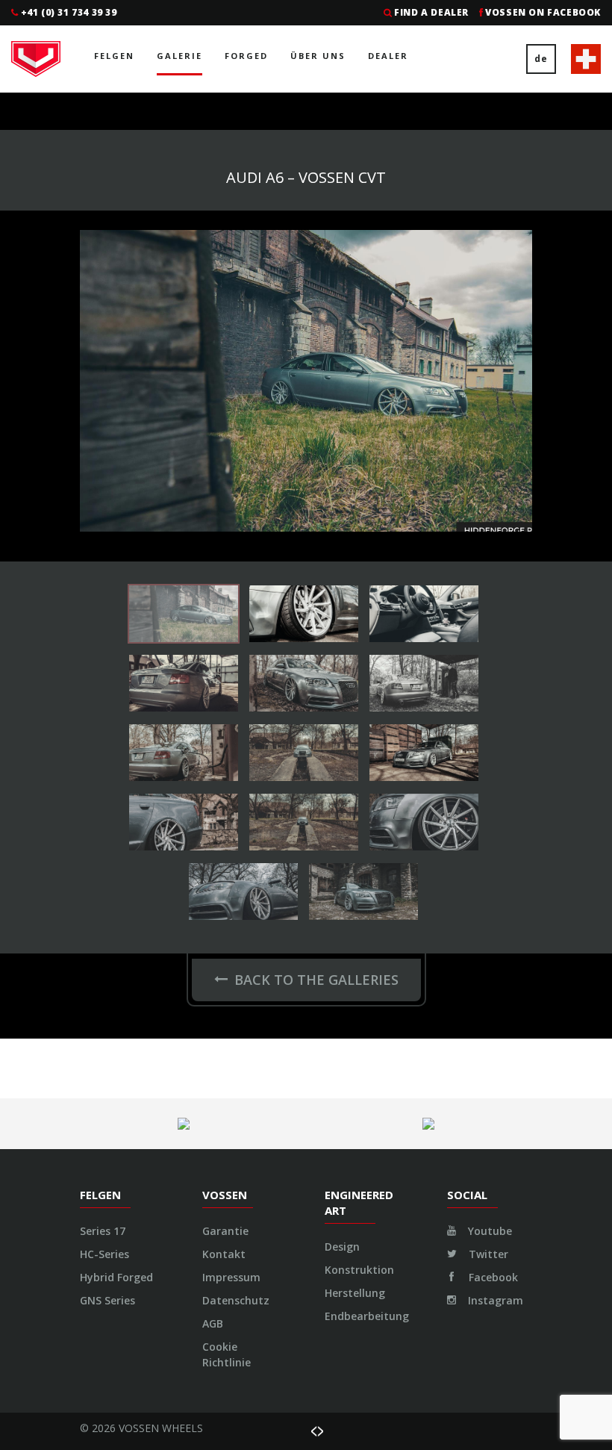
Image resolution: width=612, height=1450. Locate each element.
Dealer (388, 55)
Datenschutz (235, 1300)
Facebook (492, 1277)
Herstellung (355, 1293)
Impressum (231, 1277)
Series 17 (102, 1231)
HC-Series (104, 1254)
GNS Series (107, 1300)
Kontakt (224, 1254)
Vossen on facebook (543, 12)
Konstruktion (359, 1270)
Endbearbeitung (367, 1316)
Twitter (487, 1254)
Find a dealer (431, 12)
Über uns (318, 55)
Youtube (488, 1231)
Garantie (225, 1231)
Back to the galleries (316, 980)
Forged (246, 55)
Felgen (114, 55)
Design (342, 1246)
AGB (212, 1323)
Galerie (179, 55)
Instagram (494, 1300)
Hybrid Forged (116, 1277)
